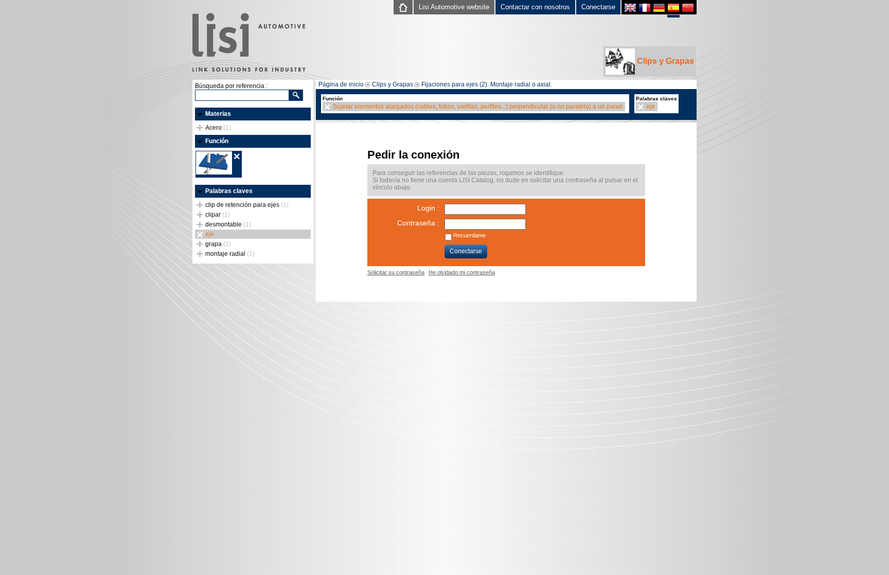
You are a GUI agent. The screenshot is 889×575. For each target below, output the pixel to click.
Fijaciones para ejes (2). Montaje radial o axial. (486, 84)
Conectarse (598, 7)
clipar (217, 214)
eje (209, 234)
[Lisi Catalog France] (644, 9)
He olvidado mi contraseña (462, 272)
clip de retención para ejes (247, 204)
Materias (218, 113)
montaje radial (230, 253)
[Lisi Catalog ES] (673, 10)
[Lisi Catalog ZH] (688, 9)
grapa (218, 244)
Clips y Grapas (664, 61)
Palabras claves (229, 191)
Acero (218, 127)
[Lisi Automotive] (249, 43)
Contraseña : (418, 223)
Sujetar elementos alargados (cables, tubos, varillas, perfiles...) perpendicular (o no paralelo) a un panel (478, 106)
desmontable (228, 224)
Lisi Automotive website (454, 7)
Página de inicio (341, 84)
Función (216, 141)
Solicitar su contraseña (395, 272)
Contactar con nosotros (535, 7)
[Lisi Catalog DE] (659, 9)
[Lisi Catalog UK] (630, 9)
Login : (428, 208)
